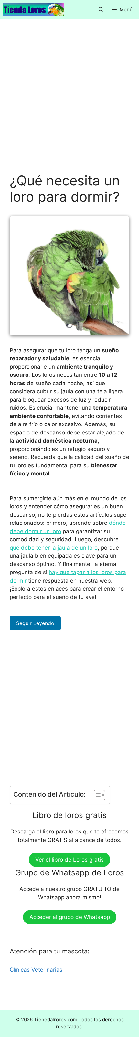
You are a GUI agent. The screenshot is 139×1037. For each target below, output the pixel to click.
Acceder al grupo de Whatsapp (69, 917)
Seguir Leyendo (35, 623)
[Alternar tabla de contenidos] (96, 795)
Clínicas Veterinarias (36, 969)
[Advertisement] (69, 100)
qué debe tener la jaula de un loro (54, 547)
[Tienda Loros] (33, 9)
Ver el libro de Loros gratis (69, 859)
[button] (101, 9)
